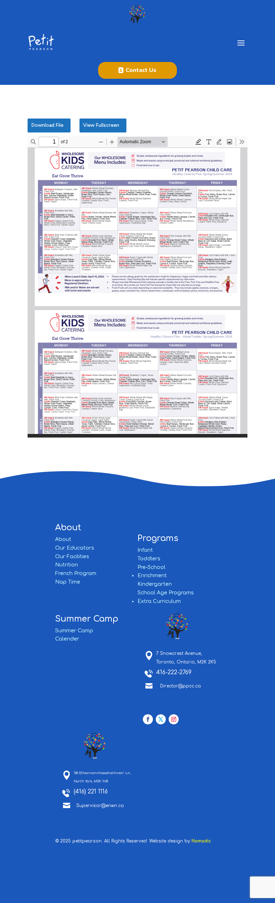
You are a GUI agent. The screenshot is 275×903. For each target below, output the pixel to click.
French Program (75, 573)
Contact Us (141, 70)
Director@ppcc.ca (180, 686)
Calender (67, 639)
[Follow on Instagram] (174, 719)
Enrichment (152, 575)
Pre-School (151, 567)
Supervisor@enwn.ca (100, 805)
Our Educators (74, 548)
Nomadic (201, 841)
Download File (47, 125)
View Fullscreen (101, 125)
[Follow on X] (161, 719)
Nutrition (66, 565)
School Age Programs (166, 592)
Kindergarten (155, 584)
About (63, 539)
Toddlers (149, 558)
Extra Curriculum (159, 601)
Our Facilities (72, 556)
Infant (145, 550)
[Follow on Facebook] (148, 719)
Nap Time (67, 582)
